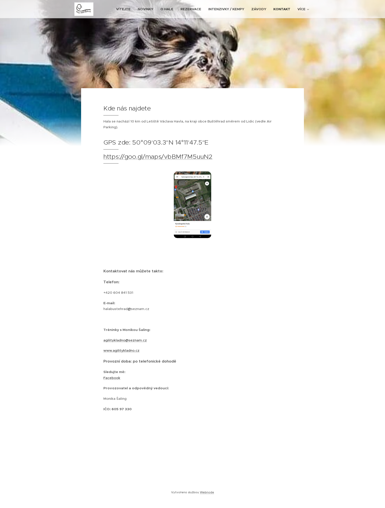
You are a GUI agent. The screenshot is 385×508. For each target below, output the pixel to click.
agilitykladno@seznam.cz (125, 340)
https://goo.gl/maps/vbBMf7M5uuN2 (158, 157)
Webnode (207, 492)
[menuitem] (124, 9)
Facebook (111, 378)
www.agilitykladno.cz (121, 350)
